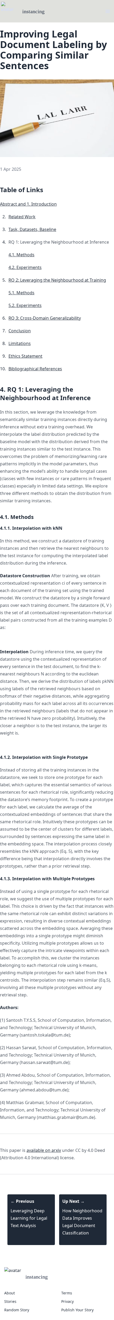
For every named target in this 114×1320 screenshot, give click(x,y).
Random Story (16, 1309)
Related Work (22, 217)
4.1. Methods (21, 255)
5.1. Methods (21, 293)
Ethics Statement (25, 356)
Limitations (19, 343)
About (9, 1292)
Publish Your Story (77, 1309)
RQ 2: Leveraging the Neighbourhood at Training (57, 280)
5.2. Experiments (25, 305)
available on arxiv (44, 1150)
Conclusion (19, 331)
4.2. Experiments (25, 267)
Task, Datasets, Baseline (32, 229)
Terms (66, 1292)
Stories (10, 1301)
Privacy (67, 1301)
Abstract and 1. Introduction (28, 204)
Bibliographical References (35, 369)
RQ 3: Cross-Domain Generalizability (44, 318)
